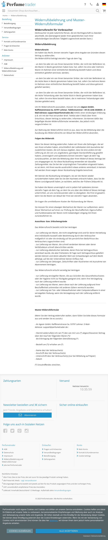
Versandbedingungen (12, 27)
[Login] (97, 4)
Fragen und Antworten (53, 449)
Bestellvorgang (10, 23)
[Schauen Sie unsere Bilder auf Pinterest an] (19, 430)
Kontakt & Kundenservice (89, 452)
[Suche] (97, 10)
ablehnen (54, 520)
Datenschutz (9, 75)
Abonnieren (30, 415)
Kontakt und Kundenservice (15, 41)
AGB (5, 64)
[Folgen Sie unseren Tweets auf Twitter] (12, 430)
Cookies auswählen (20, 531)
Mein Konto (8, 50)
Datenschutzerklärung (98, 536)
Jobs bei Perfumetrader (13, 465)
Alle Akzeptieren (68, 531)
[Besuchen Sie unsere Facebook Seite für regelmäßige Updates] (5, 430)
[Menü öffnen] (4, 11)
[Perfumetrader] (18, 4)
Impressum (8, 60)
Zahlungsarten (9, 32)
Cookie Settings (85, 456)
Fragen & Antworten (12, 46)
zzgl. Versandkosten (29, 480)
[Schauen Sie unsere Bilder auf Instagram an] (27, 430)
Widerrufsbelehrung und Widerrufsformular (12, 69)
